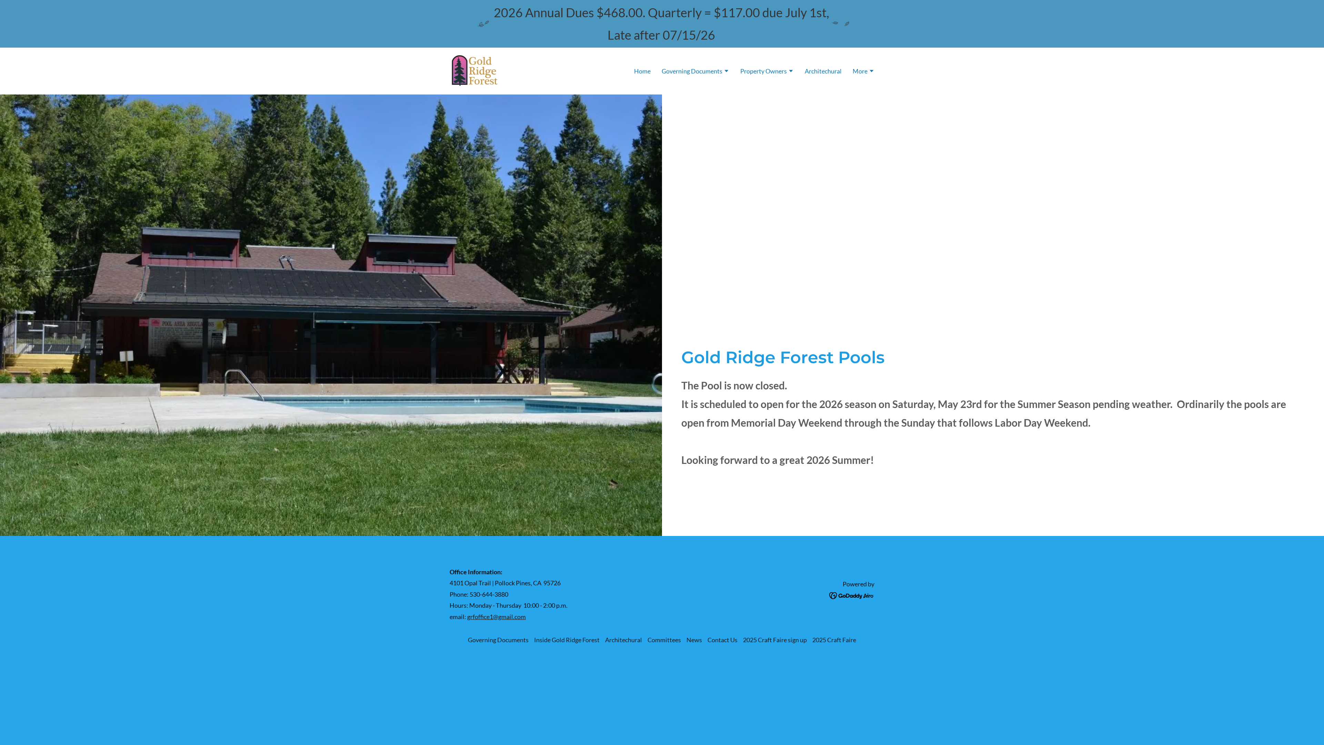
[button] (695, 72)
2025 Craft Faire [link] (834, 640)
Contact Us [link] (723, 640)
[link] (475, 70)
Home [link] (642, 71)
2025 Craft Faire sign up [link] (775, 640)
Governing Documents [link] (498, 640)
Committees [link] (664, 640)
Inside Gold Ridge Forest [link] (567, 640)
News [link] (694, 640)
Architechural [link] (823, 71)
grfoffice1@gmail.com (496, 616)
